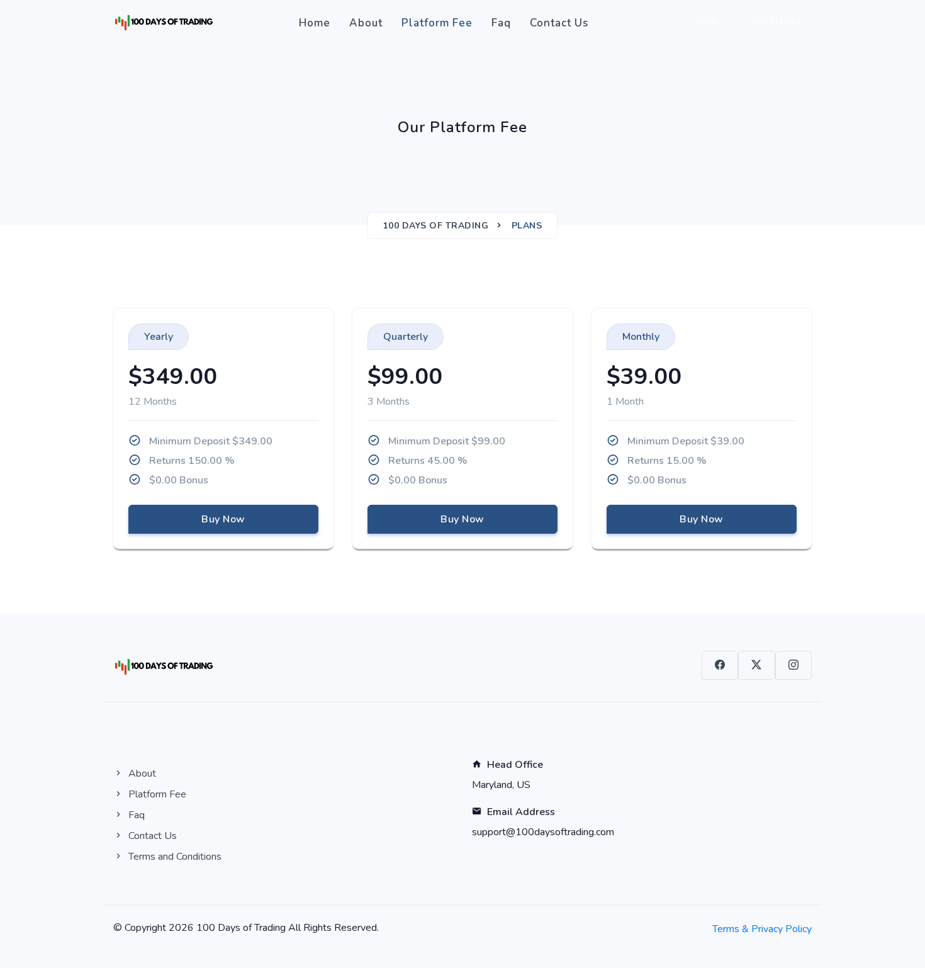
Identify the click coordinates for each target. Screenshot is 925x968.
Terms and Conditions (173, 857)
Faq (501, 23)
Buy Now (223, 519)
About (366, 23)
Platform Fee (437, 23)
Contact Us (559, 23)
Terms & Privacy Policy (762, 929)
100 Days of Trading (436, 226)
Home (314, 23)
